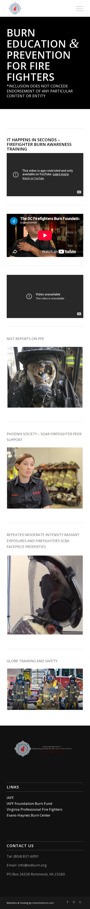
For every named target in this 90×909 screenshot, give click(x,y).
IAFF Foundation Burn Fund (29, 803)
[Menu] (77, 8)
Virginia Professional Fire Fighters (34, 809)
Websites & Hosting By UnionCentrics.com (30, 902)
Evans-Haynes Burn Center (28, 815)
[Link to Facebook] (67, 902)
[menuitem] (77, 8)
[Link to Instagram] (74, 902)
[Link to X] (80, 902)
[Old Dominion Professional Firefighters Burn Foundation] (37, 8)
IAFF (10, 797)
